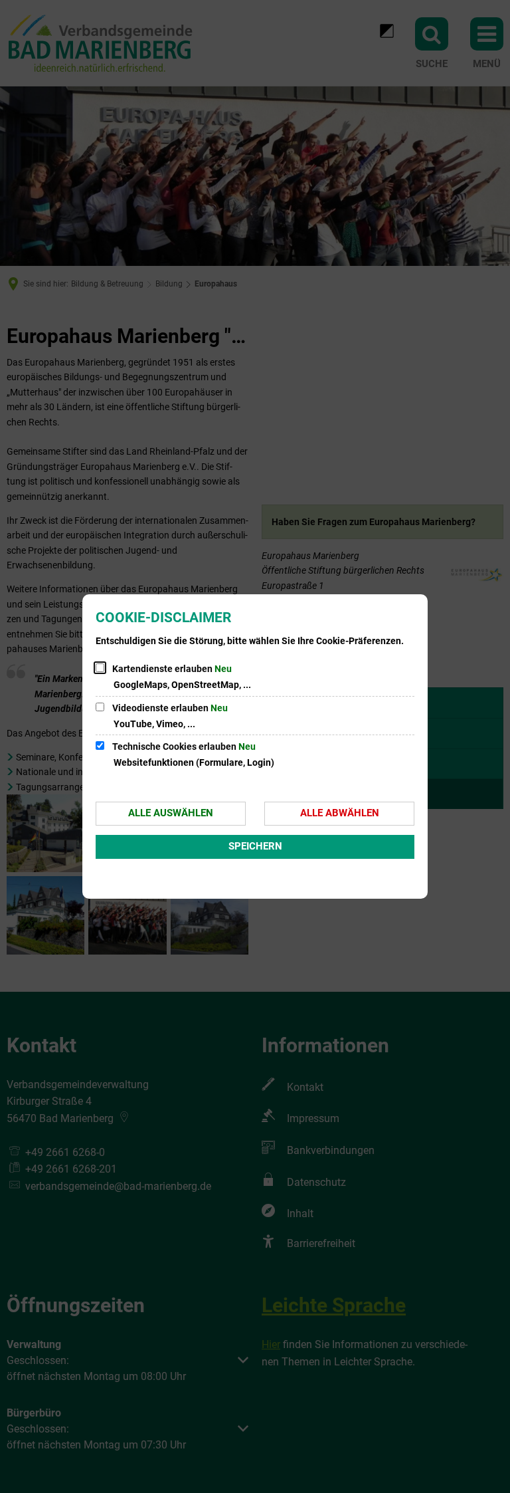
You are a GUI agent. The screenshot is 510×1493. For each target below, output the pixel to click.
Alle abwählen (339, 813)
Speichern (255, 846)
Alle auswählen (170, 813)
